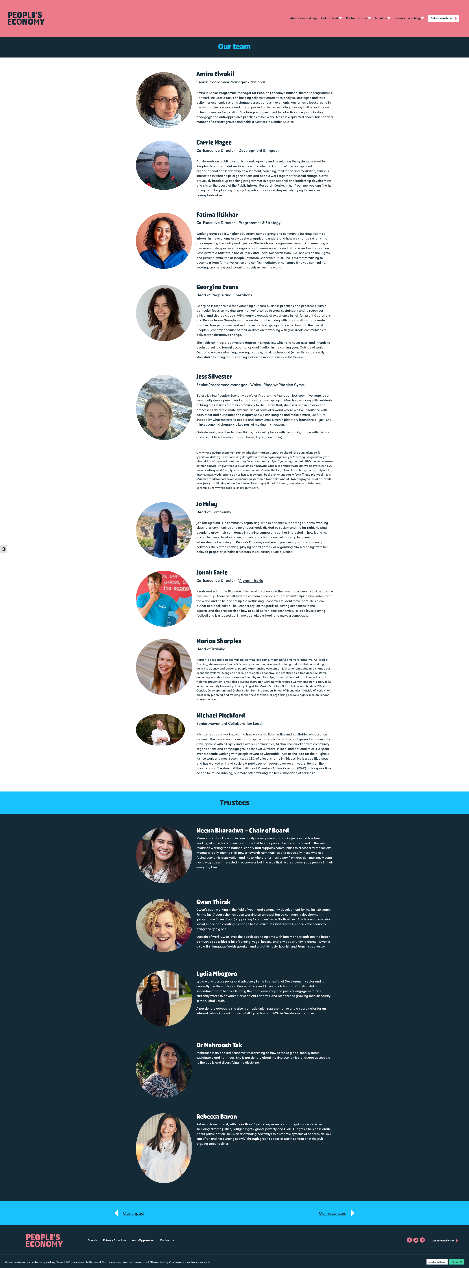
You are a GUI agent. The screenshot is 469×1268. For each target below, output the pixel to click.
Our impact (133, 1213)
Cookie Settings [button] (437, 1261)
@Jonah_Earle (250, 580)
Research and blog (407, 18)
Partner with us (356, 18)
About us (381, 18)
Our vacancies (332, 1213)
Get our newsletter (442, 18)
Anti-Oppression (143, 1240)
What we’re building (303, 18)
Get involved (329, 18)
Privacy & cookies (114, 1240)
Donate (92, 1240)
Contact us (167, 1240)
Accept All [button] (457, 1261)
